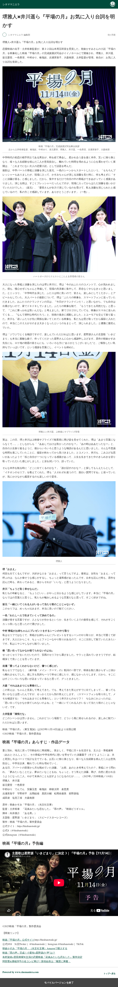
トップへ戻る (110, 973)
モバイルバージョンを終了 (59, 982)
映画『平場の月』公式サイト (18, 939)
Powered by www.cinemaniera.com (20, 972)
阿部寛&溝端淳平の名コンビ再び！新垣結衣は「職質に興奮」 (36, 961)
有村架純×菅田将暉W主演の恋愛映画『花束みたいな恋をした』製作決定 (42, 957)
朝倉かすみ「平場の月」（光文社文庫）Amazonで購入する (34, 948)
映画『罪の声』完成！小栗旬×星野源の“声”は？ (28, 952)
